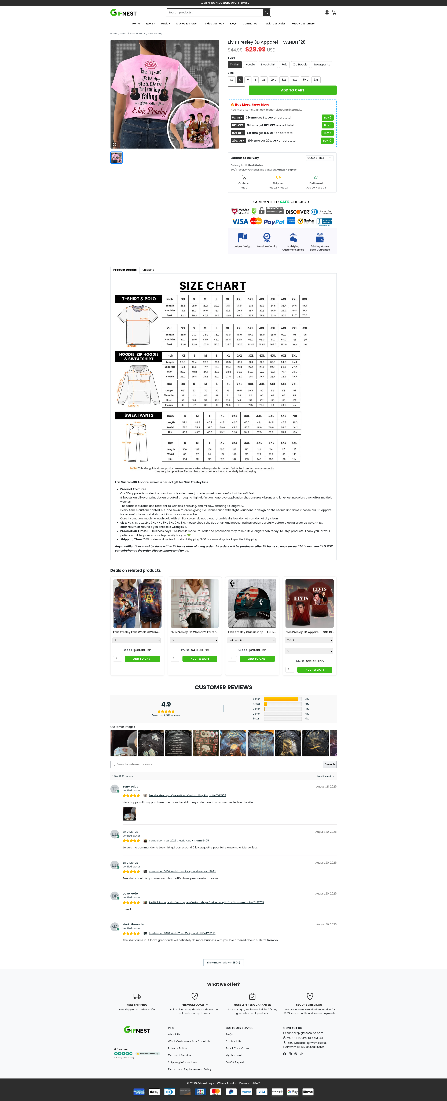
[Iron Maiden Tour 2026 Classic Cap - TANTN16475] (146, 841)
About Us (174, 1034)
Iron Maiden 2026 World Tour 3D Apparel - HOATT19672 (182, 871)
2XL (273, 80)
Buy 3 (327, 125)
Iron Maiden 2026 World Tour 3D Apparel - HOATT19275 (182, 933)
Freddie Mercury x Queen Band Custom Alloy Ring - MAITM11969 (187, 795)
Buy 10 (327, 141)
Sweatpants (321, 64)
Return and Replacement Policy (189, 1069)
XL (263, 80)
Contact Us (250, 23)
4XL (294, 80)
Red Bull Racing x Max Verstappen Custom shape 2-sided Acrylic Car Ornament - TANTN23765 (206, 902)
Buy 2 (327, 118)
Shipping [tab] (148, 270)
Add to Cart (142, 659)
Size (231, 73)
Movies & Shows (186, 23)
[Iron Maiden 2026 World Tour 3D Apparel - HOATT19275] (146, 933)
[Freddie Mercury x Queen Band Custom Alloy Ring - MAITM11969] (146, 795)
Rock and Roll (137, 33)
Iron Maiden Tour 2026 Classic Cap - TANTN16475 (179, 840)
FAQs (233, 23)
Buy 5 (327, 133)
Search (330, 764)
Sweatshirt (268, 64)
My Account (234, 1055)
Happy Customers (303, 23)
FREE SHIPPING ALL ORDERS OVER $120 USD (223, 3)
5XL (305, 80)
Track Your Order (274, 23)
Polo (284, 64)
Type (231, 58)
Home (136, 23)
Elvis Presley (155, 33)
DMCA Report (235, 1062)
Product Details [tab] (125, 270)
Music (164, 23)
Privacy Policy (177, 1048)
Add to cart (292, 90)
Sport (149, 23)
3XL (284, 80)
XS (231, 80)
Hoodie (250, 64)
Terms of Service (179, 1055)
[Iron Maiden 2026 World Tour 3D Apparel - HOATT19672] (146, 871)
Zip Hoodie (300, 64)
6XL (316, 80)
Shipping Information (182, 1062)
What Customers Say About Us (189, 1041)
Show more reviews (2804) (223, 962)
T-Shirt (235, 64)
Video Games (213, 23)
